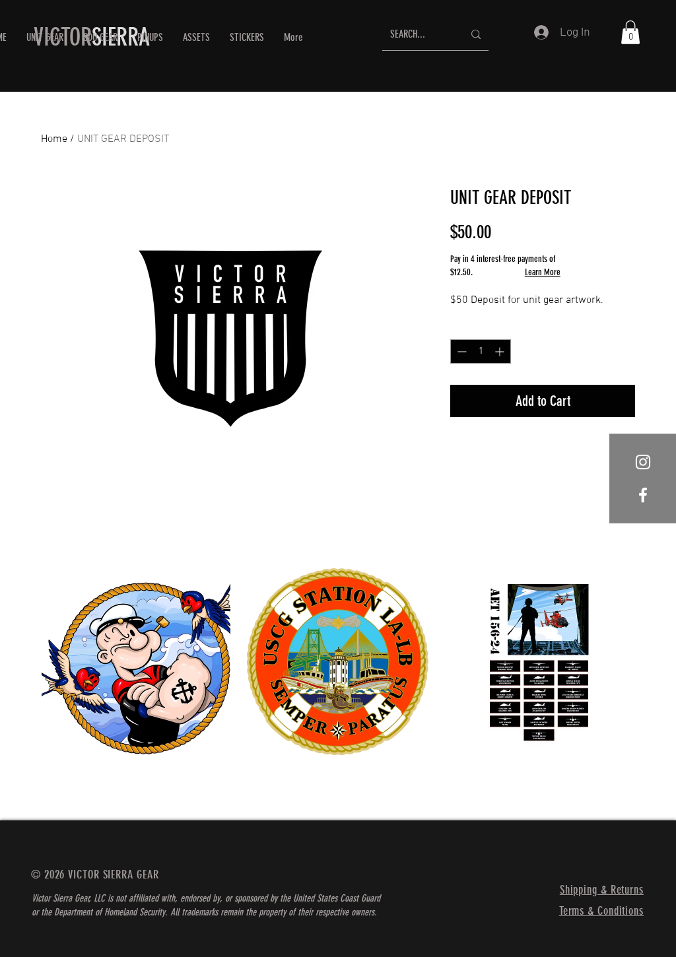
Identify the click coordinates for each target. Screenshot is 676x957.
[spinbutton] (480, 351)
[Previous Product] (22, 661)
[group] (338, 688)
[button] (100, 37)
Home (54, 139)
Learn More (542, 272)
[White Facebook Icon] (643, 495)
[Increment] (500, 351)
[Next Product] (653, 661)
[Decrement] (460, 351)
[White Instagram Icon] (643, 462)
